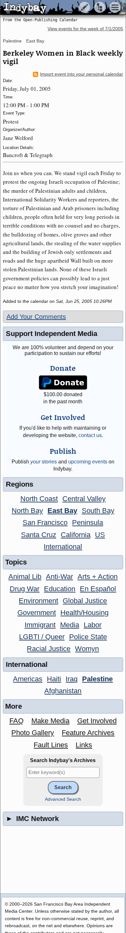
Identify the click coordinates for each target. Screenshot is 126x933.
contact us (90, 435)
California (75, 535)
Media (69, 625)
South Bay (98, 511)
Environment (38, 601)
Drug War (24, 589)
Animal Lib (24, 577)
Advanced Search (63, 799)
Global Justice (85, 601)
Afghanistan (62, 691)
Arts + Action (98, 577)
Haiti (54, 679)
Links (84, 745)
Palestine (12, 40)
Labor (92, 625)
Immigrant (40, 625)
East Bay (35, 40)
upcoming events (87, 461)
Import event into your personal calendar (81, 74)
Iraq (72, 679)
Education (59, 589)
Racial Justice (48, 649)
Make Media (50, 721)
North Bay (27, 511)
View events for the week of (85, 28)
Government (36, 613)
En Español (98, 589)
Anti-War (59, 577)
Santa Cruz (38, 535)
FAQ (16, 721)
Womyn (87, 649)
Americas (27, 679)
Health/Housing (84, 613)
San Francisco (45, 522)
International (63, 547)
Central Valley (84, 499)
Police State (88, 637)
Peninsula (87, 522)
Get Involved (97, 721)
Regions (19, 484)
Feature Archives (88, 733)
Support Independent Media (51, 334)
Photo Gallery (32, 733)
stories (43, 461)
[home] (60, 7)
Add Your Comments (36, 316)
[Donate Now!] (63, 382)
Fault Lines (51, 745)
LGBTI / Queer (42, 637)
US (100, 535)
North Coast (39, 499)
